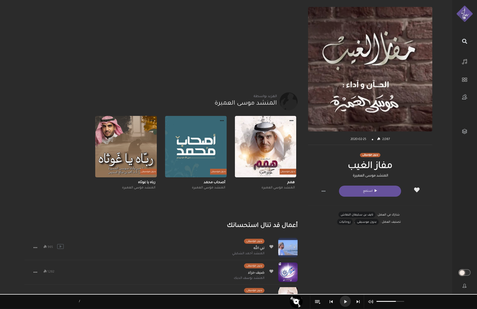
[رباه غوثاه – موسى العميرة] (126, 147)
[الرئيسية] (464, 61)
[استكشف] (464, 79)
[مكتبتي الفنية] (464, 131)
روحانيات (345, 222)
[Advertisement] (160, 45)
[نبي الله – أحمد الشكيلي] (288, 247)
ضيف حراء (256, 273)
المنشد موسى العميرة (370, 176)
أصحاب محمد (214, 183)
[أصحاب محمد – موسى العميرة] (196, 147)
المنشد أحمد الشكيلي (248, 254)
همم (291, 183)
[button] (323, 191)
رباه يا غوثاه (146, 183)
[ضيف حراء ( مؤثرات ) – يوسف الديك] (288, 272)
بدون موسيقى (367, 222)
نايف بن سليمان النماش (357, 215)
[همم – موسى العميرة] (265, 147)
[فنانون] (464, 97)
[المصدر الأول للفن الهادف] (464, 14)
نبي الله (259, 248)
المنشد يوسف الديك (249, 278)
